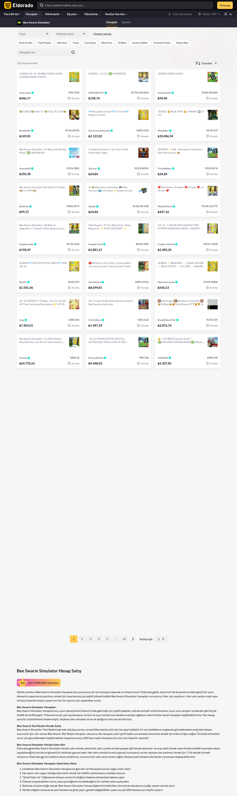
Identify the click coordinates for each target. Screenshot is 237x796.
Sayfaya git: (146, 639)
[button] (180, 14)
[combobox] (34, 34)
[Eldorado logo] (18, 5)
